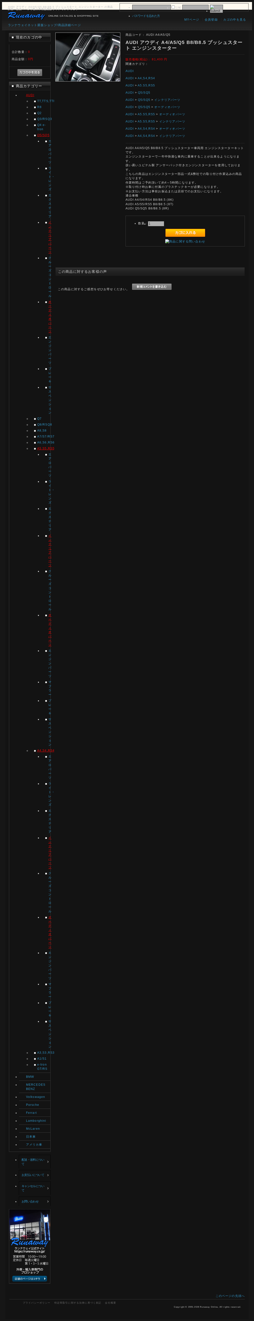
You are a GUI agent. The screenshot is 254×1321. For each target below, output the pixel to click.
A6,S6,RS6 (43, 442)
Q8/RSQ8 (43, 424)
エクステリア (49, 206)
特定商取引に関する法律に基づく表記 (77, 1302)
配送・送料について (33, 1161)
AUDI (30, 95)
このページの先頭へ (230, 1295)
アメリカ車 (34, 1144)
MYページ (191, 19)
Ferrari (31, 1112)
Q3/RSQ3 (43, 118)
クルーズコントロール (49, 276)
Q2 (39, 113)
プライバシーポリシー (37, 1302)
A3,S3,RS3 (43, 1052)
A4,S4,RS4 (43, 750)
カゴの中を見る (234, 19)
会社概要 (110, 1302)
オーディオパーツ (49, 316)
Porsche (32, 1104)
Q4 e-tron (41, 127)
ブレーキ (49, 375)
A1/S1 (42, 1058)
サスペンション (49, 400)
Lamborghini (36, 1120)
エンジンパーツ (49, 350)
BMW (30, 1076)
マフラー (49, 688)
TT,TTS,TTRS (43, 101)
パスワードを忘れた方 (146, 16)
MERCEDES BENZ (35, 1086)
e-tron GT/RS (42, 1066)
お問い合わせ (30, 1201)
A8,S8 (42, 430)
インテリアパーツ (49, 237)
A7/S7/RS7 (43, 436)
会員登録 (211, 19)
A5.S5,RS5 (43, 448)
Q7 (39, 418)
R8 (39, 107)
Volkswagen (35, 1096)
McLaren (33, 1128)
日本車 (31, 1136)
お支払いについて (33, 1174)
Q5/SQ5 (43, 135)
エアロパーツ (49, 151)
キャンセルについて (33, 1188)
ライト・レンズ (49, 178)
